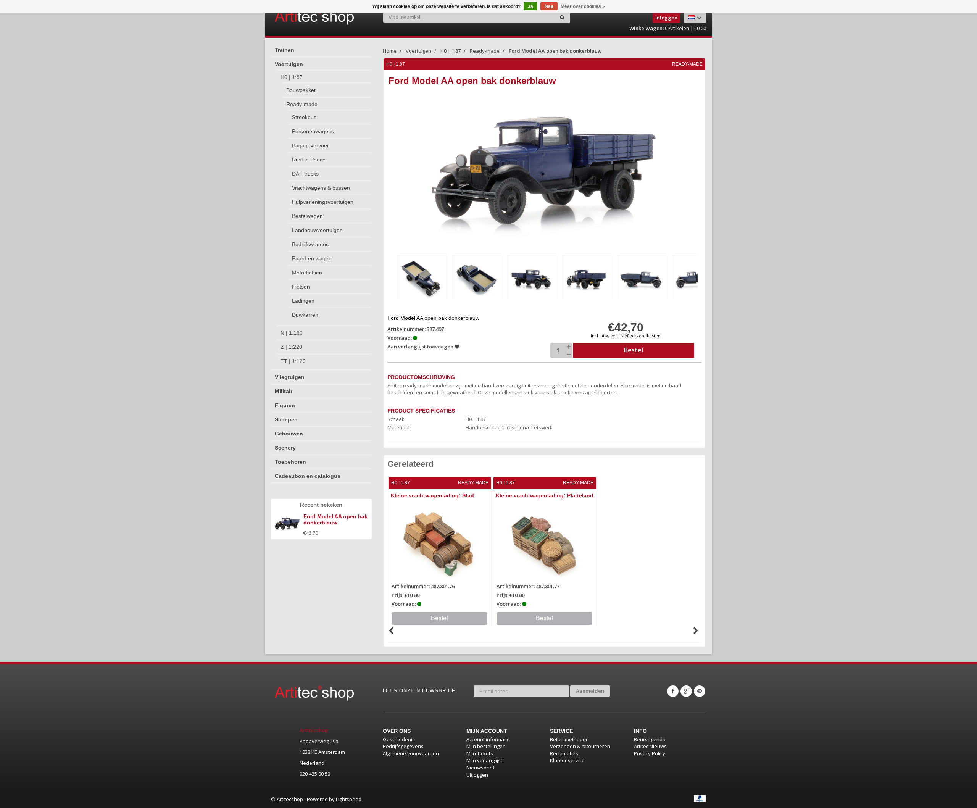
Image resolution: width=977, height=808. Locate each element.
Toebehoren (290, 462)
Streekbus (304, 117)
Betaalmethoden (569, 739)
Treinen (284, 50)
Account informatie (488, 739)
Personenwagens (313, 131)
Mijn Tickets (479, 753)
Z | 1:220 (291, 347)
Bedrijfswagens (310, 244)
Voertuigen (289, 64)
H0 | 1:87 (292, 77)
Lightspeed (348, 799)
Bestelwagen (307, 216)
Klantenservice (567, 760)
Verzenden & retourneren (580, 746)
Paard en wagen (312, 258)
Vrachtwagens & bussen (321, 188)
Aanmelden (590, 690)
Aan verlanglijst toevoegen (421, 346)
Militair (283, 391)
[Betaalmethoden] (700, 798)
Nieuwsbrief (480, 767)
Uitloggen (477, 774)
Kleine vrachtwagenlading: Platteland (544, 495)
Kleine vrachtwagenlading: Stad (432, 495)
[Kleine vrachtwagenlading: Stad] (440, 543)
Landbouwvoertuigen (317, 230)
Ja (530, 6)
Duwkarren (305, 315)
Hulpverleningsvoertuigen (322, 202)
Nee (549, 6)
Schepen (286, 419)
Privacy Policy (649, 753)
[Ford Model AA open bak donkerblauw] (421, 278)
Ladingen (303, 301)
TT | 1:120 (293, 361)
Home (390, 50)
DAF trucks (305, 174)
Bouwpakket (301, 90)
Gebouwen (289, 434)
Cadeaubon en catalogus (307, 476)
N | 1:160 (292, 333)
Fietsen (301, 287)
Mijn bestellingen (486, 746)
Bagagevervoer (310, 145)
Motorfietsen (307, 272)
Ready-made (302, 104)
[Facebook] (673, 691)
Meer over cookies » (583, 6)
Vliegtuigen (290, 377)
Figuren (285, 405)
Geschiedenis (399, 739)
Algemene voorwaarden (411, 753)
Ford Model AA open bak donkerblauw (555, 50)
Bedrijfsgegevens (403, 746)
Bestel (439, 618)
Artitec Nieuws (650, 746)
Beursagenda (650, 739)
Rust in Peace (309, 159)
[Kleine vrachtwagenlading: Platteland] (544, 543)
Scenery (285, 448)
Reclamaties (564, 753)
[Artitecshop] (298, 17)
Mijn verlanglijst (484, 760)
